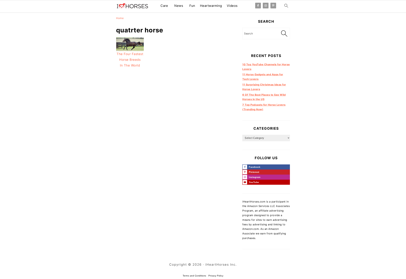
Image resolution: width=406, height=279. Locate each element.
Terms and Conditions (194, 275)
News (178, 6)
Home (120, 18)
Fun (192, 6)
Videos (232, 6)
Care (164, 6)
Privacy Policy (215, 275)
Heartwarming (211, 6)
